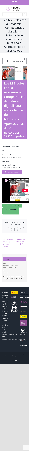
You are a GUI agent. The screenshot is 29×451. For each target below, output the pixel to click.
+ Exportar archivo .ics (11, 213)
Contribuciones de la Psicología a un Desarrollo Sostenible (20, 242)
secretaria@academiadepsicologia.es (13, 334)
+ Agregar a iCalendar (11, 209)
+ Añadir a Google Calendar (12, 206)
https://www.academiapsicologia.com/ (14, 339)
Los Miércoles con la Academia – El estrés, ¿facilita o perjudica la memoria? (8, 243)
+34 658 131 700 (5, 327)
